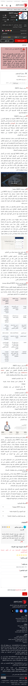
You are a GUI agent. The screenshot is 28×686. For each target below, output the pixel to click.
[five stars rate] (17, 555)
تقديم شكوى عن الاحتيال (22, 621)
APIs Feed (3, 1)
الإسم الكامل (23, 558)
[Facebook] (25, 611)
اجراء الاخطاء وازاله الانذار (22, 630)
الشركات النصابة (16, 9)
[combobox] (25, 567)
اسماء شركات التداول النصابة (21, 632)
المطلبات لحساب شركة (22, 625)
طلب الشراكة (24, 629)
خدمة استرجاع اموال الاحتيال (21, 618)
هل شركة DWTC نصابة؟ (20, 79)
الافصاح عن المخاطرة (23, 682)
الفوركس (12, 123)
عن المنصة (25, 642)
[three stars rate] (22, 555)
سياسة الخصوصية (9, 1)
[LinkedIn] (17, 611)
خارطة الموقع (24, 684)
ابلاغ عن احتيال (24, 617)
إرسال (24, 594)
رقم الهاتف (24, 564)
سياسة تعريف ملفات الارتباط (21, 641)
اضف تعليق (7, 41)
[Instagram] (21, 611)
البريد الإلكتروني (23, 570)
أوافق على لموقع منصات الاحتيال (17, 589)
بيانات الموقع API (23, 627)
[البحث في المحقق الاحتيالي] (6, 5)
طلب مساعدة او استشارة (22, 620)
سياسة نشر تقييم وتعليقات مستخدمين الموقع (17, 639)
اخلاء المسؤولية (24, 1)
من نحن (7, 682)
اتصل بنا (3, 682)
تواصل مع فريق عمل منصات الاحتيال (18, 605)
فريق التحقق (24, 45)
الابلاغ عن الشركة (21, 41)
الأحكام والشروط (5, 680)
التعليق (25, 576)
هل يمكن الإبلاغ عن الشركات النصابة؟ (16, 516)
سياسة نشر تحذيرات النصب (21, 636)
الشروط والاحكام (17, 1)
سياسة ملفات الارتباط (15, 684)
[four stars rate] (19, 555)
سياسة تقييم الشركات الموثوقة (20, 637)
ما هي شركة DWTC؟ (21, 76)
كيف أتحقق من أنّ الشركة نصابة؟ (18, 511)
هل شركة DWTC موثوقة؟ (19, 507)
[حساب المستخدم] (10, 5)
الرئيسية (23, 9)
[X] (12, 611)
